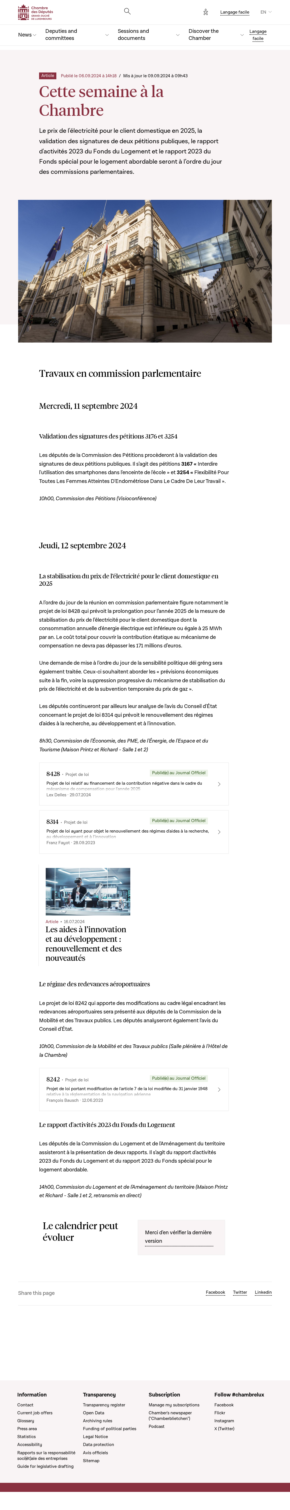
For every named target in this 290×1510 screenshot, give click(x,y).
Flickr (219, 1413)
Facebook (215, 1292)
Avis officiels (95, 1453)
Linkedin (263, 1292)
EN (263, 12)
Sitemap (91, 1461)
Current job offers (34, 1413)
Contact (25, 1405)
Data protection (98, 1444)
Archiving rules (97, 1421)
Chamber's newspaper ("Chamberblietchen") (170, 1415)
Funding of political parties (109, 1429)
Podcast (157, 1426)
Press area (27, 1429)
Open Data (93, 1413)
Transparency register (104, 1405)
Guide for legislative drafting (45, 1466)
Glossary (25, 1421)
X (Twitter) (224, 1429)
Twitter (240, 1292)
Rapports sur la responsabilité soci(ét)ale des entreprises (46, 1455)
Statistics (26, 1437)
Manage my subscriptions (174, 1405)
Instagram (224, 1421)
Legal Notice (95, 1437)
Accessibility (29, 1444)
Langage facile (234, 12)
